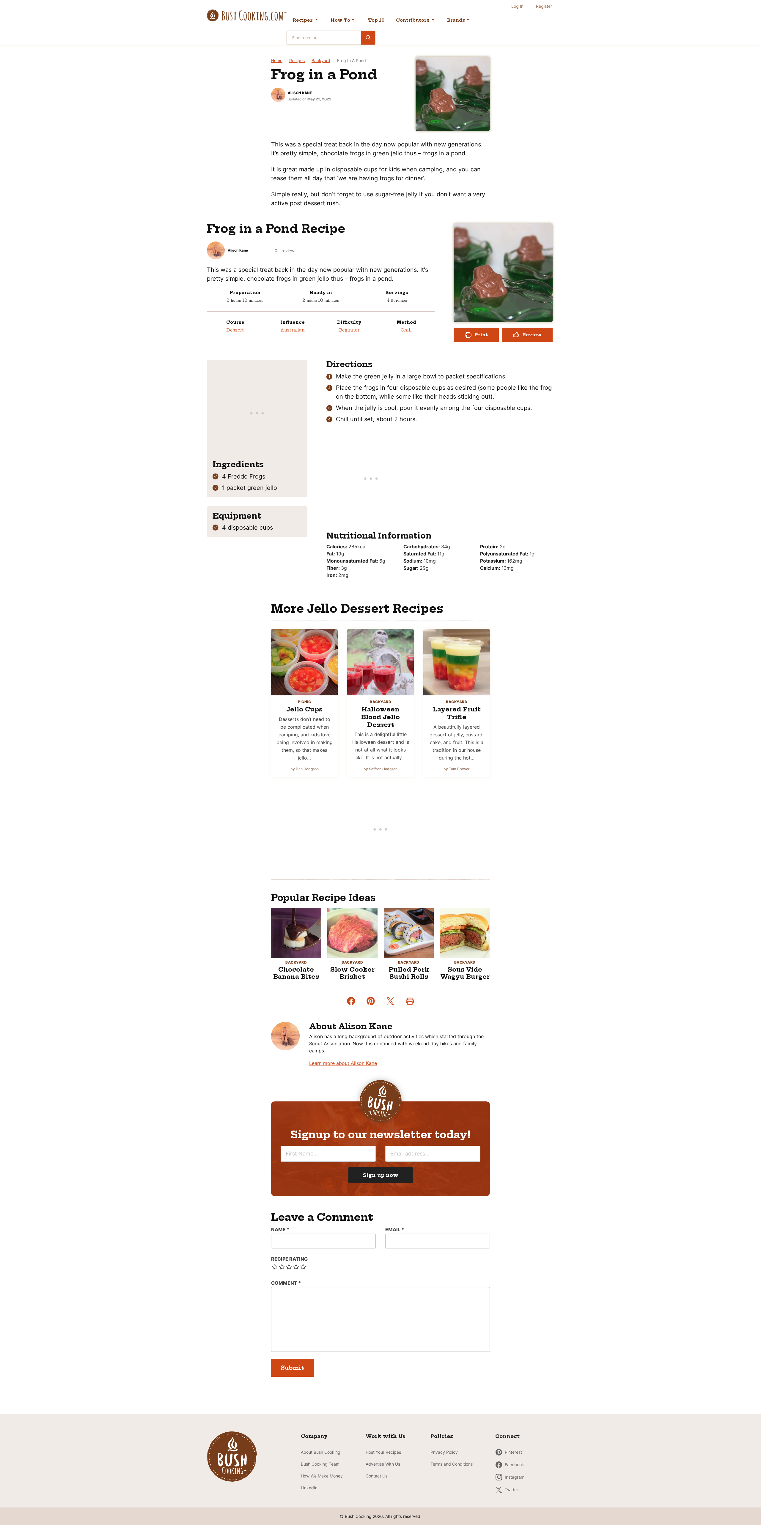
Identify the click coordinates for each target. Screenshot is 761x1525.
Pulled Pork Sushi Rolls (409, 973)
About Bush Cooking (320, 1452)
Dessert (235, 330)
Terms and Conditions (451, 1463)
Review (532, 334)
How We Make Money (322, 1475)
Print (481, 334)
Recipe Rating (289, 1259)
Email (394, 1229)
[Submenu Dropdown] (353, 19)
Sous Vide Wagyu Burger (465, 973)
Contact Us (376, 1475)
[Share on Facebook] (351, 1001)
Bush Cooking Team (320, 1463)
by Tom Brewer (457, 769)
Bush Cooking (247, 15)
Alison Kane (300, 93)
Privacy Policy (444, 1452)
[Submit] (368, 37)
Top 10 (376, 20)
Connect (507, 1436)
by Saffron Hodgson (380, 769)
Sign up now (380, 1175)
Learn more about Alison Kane (343, 1063)
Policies (441, 1436)
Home (276, 60)
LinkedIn (309, 1487)
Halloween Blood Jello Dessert (380, 716)
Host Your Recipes (383, 1452)
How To (340, 20)
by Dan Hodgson (304, 769)
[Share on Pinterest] (370, 1001)
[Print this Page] (409, 1001)
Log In (517, 6)
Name (280, 1229)
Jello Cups (304, 709)
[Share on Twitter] (390, 1001)
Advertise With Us (383, 1463)
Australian (292, 330)
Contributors (412, 20)
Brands (456, 20)
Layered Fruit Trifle (457, 713)
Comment (286, 1283)
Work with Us (385, 1436)
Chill (406, 330)
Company (314, 1436)
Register (544, 6)
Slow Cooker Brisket (352, 973)
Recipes (303, 20)
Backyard (321, 60)
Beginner (349, 330)
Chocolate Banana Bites (296, 973)
